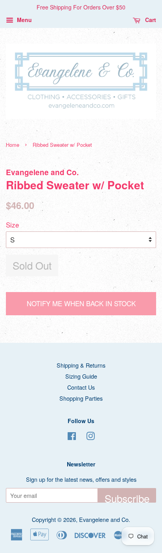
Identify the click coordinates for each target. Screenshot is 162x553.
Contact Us (81, 387)
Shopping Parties (81, 398)
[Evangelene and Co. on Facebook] (71, 437)
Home (12, 144)
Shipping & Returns (81, 365)
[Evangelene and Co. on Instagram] (90, 437)
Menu (23, 20)
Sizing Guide (81, 376)
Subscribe (127, 497)
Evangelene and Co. (104, 519)
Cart (150, 20)
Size (12, 224)
